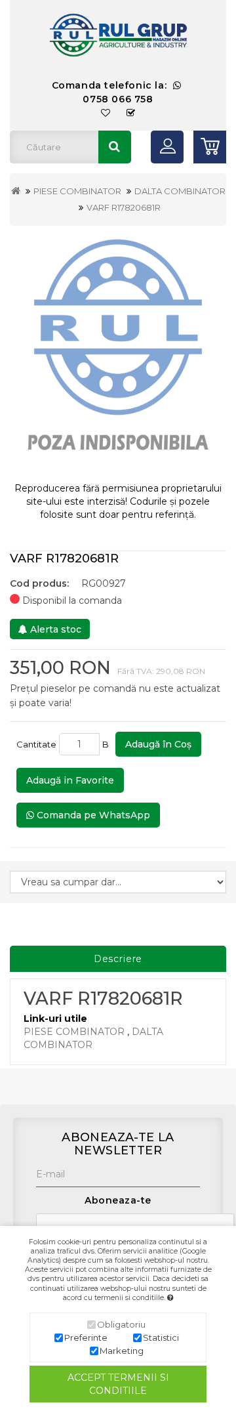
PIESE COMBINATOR (77, 191)
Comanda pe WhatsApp (92, 815)
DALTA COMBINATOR (180, 191)
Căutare (114, 147)
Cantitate (36, 744)
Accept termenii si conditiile (118, 1384)
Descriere (118, 959)
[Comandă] (131, 113)
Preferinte (86, 1337)
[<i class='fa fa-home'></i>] (15, 191)
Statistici (161, 1337)
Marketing (122, 1350)
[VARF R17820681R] (118, 354)
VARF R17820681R (124, 207)
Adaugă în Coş (158, 744)
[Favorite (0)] (106, 113)
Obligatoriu (121, 1324)
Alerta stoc (54, 629)
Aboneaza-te (118, 1200)
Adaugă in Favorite (70, 780)
